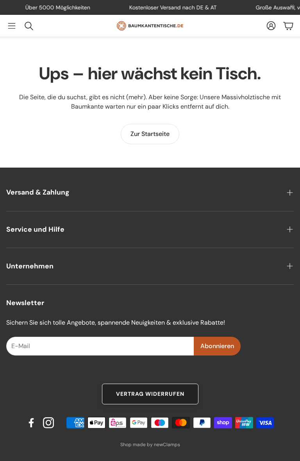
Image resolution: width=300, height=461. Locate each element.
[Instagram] (48, 422)
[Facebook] (31, 422)
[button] (11, 25)
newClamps (167, 444)
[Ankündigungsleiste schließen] (292, 6)
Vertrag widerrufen (150, 393)
